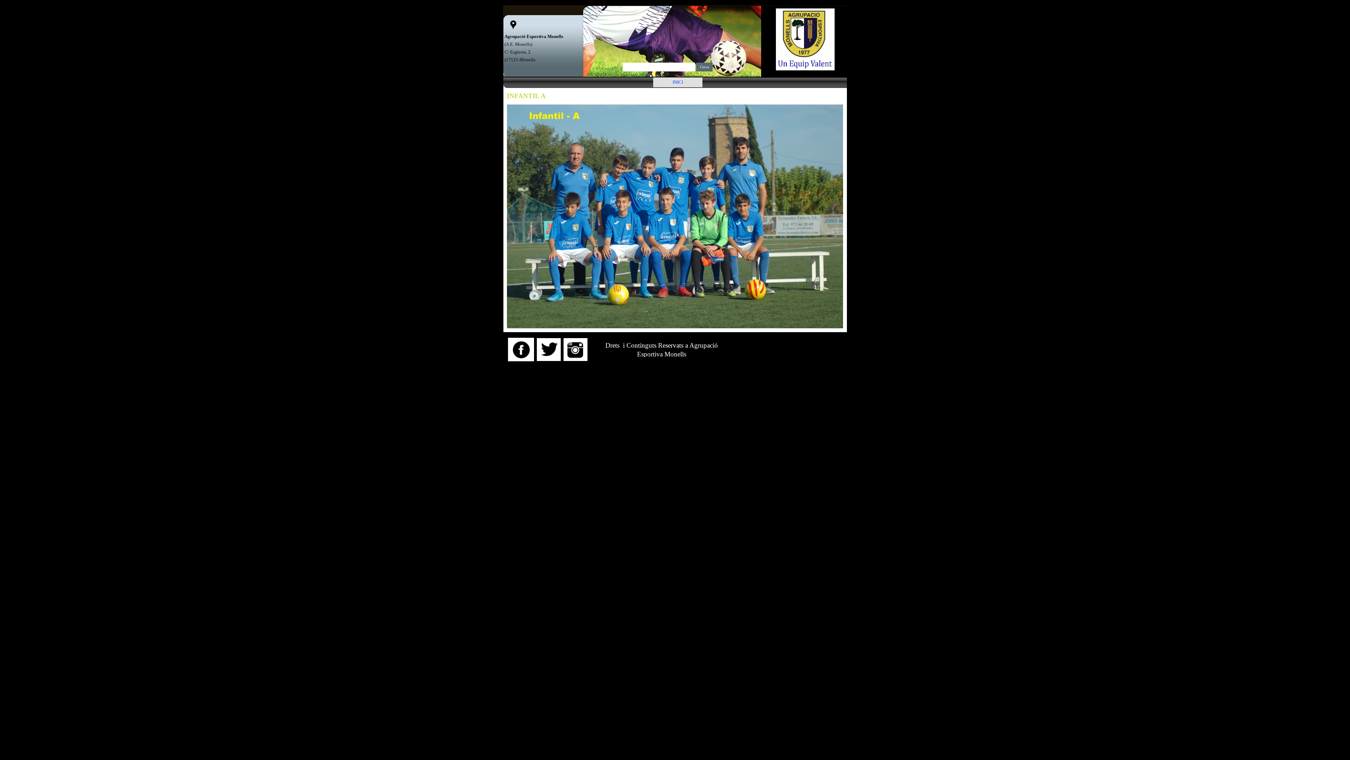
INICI (678, 82)
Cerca (704, 67)
